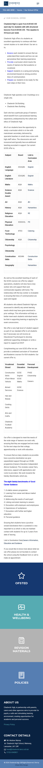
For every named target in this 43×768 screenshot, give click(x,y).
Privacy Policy (9, 724)
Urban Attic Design (21, 765)
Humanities (32, 208)
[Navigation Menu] (38, 3)
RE (29, 213)
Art (29, 202)
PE (29, 222)
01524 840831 (12, 752)
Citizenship (32, 240)
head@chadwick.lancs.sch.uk (18, 749)
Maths (30, 185)
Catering (31, 231)
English (31, 167)
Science (31, 190)
